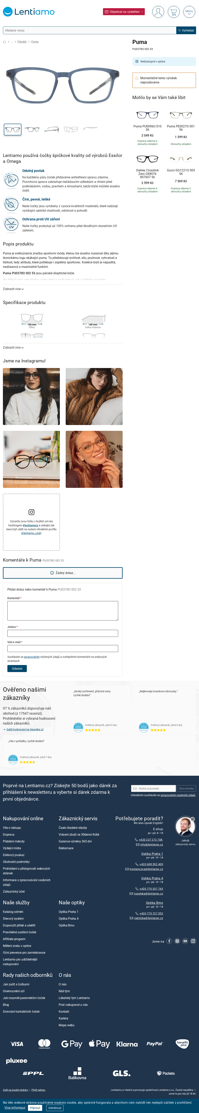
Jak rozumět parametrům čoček (24, 998)
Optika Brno (154, 903)
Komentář (14, 598)
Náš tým (64, 991)
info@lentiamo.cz (151, 844)
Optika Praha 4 (152, 878)
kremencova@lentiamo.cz (146, 869)
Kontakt (64, 1012)
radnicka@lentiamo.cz (148, 918)
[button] (12, 129)
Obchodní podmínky (16, 862)
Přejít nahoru (38, 1090)
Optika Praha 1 (152, 854)
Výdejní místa (12, 848)
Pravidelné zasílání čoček (19, 932)
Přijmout (35, 1108)
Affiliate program (14, 939)
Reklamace (66, 848)
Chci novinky (186, 788)
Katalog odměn (13, 912)
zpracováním (32, 657)
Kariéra (63, 1018)
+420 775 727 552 (151, 913)
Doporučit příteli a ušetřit (19, 925)
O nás (62, 984)
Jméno (12, 627)
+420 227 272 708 (151, 839)
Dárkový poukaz (13, 855)
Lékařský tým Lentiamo (74, 998)
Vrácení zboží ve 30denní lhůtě (79, 834)
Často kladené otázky (73, 828)
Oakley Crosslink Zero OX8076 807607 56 (147, 174)
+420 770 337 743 (151, 889)
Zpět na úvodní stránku (15, 1090)
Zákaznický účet (13, 891)
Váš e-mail (14, 642)
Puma (34, 41)
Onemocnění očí (13, 991)
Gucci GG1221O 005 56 (181, 172)
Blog (6, 1005)
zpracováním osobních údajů (178, 795)
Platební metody (13, 841)
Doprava (8, 834)
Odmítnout (54, 1108)
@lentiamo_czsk (31, 533)
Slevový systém (13, 919)
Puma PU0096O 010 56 (147, 128)
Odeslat (17, 668)
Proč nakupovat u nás (73, 1005)
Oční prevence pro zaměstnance (24, 953)
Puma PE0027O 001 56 (181, 128)
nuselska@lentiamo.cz (148, 893)
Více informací (14, 1107)
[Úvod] (4, 41)
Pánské (21, 41)
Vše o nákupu (12, 828)
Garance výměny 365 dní (75, 841)
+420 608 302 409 (151, 864)
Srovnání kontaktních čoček (21, 1012)
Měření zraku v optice (17, 946)
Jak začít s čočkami (16, 984)
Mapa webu (66, 1025)
